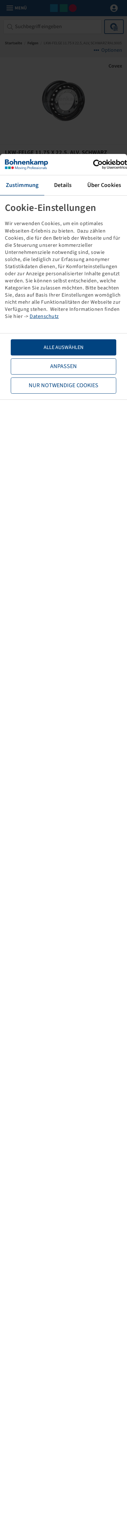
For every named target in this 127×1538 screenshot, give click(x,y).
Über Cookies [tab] (104, 185)
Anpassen (63, 366)
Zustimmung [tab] (22, 185)
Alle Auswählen (63, 347)
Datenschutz (44, 316)
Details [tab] (63, 185)
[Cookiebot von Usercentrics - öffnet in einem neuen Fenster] (98, 164)
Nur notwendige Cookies (63, 385)
